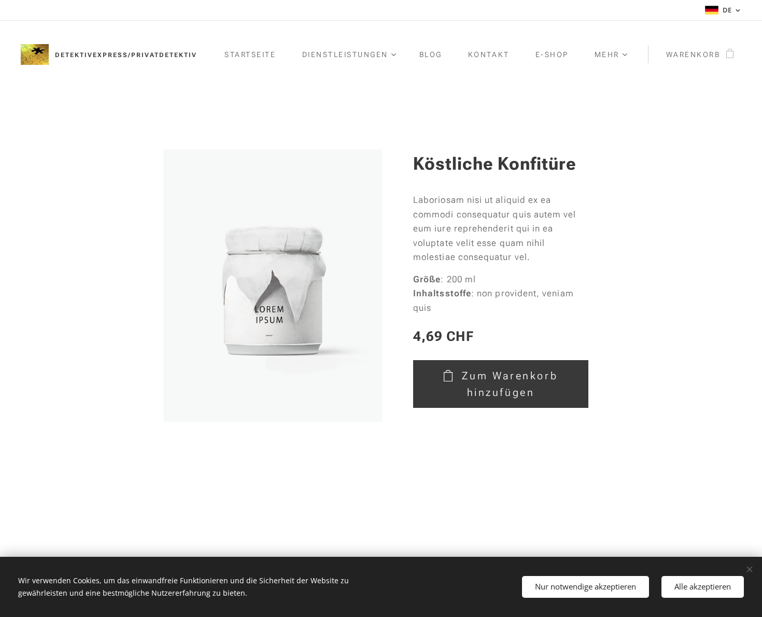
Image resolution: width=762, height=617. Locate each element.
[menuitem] (255, 54)
